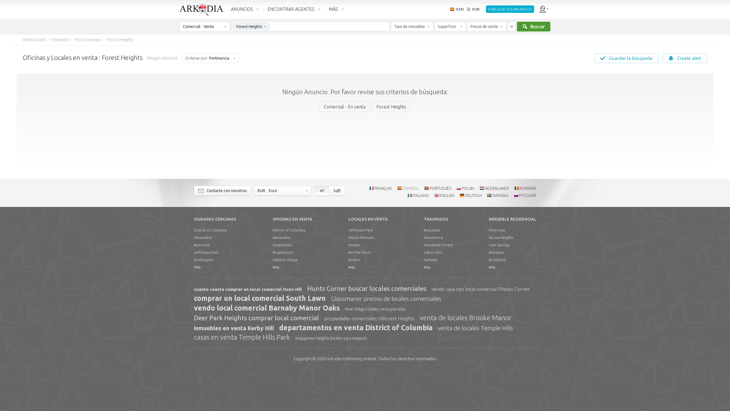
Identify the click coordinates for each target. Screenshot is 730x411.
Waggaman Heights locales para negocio (331, 338)
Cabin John (433, 252)
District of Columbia (210, 230)
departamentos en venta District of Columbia (356, 328)
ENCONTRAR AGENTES (291, 9)
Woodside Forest (438, 245)
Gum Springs (499, 245)
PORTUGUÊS (440, 188)
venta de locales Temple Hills (475, 328)
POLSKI (468, 188)
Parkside (431, 260)
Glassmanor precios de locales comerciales (386, 298)
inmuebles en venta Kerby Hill (234, 328)
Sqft (337, 190)
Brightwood (283, 252)
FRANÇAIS (383, 188)
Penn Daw (497, 230)
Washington (204, 260)
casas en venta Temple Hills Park (242, 337)
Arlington (496, 252)
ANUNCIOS (242, 9)
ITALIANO (421, 195)
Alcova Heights (501, 237)
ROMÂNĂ (528, 188)
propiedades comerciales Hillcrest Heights (369, 318)
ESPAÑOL (410, 188)
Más (197, 267)
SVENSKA (500, 195)
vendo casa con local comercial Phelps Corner (480, 289)
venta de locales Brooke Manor (466, 318)
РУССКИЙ (527, 195)
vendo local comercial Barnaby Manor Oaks (267, 308)
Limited (351, 358)
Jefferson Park (206, 252)
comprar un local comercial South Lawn (260, 298)
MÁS (333, 9)
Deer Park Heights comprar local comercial (256, 317)
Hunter (354, 245)
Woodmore (433, 237)
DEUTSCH (473, 195)
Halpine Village (285, 260)
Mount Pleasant (361, 237)
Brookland (497, 260)
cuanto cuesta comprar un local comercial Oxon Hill (248, 289)
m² (322, 190)
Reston (354, 260)
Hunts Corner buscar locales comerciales (366, 288)
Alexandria (203, 237)
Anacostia (202, 245)
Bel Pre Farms (359, 252)
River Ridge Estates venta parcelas (375, 309)
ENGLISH (446, 195)
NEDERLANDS (497, 188)
